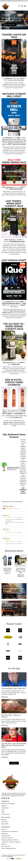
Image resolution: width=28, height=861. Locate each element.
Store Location (5, 846)
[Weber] (8, 658)
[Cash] (8, 858)
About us (4, 829)
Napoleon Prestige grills (9, 139)
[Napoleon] (20, 644)
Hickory (9, 413)
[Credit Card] (10, 858)
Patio (3, 812)
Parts (3, 810)
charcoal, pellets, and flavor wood (13, 422)
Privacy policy (5, 835)
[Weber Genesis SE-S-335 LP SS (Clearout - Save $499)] (21, 561)
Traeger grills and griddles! (16, 80)
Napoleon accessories (19, 144)
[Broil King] (8, 630)
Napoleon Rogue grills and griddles (12, 141)
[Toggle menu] (25, 6)
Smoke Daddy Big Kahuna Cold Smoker (7, 569)
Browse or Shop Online (9, 24)
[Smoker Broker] (8, 651)
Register (3, 819)
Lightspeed (10, 856)
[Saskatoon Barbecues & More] (5, 6)
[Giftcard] (17, 858)
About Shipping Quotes (8, 848)
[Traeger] (20, 651)
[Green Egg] (20, 637)
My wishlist (4, 824)
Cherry (4, 413)
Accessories (5, 808)
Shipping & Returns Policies (9, 840)
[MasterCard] (12, 858)
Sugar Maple (19, 413)
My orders (4, 821)
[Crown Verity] (20, 630)
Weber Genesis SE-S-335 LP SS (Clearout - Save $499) (21, 570)
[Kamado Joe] (8, 644)
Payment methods (7, 837)
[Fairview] (8, 637)
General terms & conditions (9, 831)
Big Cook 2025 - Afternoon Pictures (11, 716)
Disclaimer (4, 833)
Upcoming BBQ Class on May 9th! (13, 688)
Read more (4, 697)
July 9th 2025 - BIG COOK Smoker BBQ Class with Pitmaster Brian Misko (13, 745)
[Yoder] (20, 658)
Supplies (4, 805)
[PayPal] (20, 858)
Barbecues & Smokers (7, 803)
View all (14, 763)
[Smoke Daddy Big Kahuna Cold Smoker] (7, 561)
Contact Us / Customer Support (10, 842)
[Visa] (15, 858)
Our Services (5, 814)
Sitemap (3, 844)
